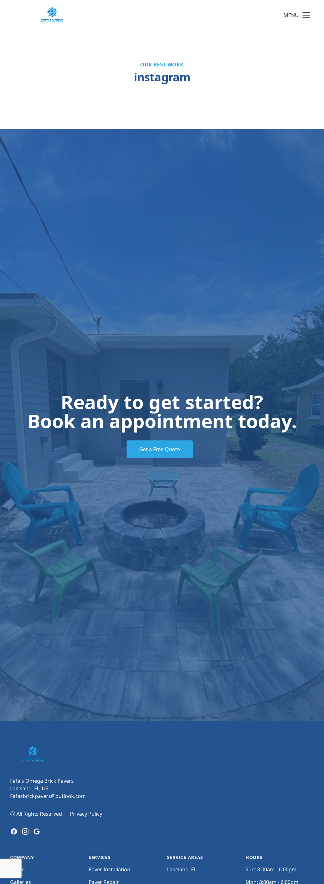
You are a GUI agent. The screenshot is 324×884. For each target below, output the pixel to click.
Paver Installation (109, 869)
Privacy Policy (86, 813)
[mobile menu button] (306, 15)
